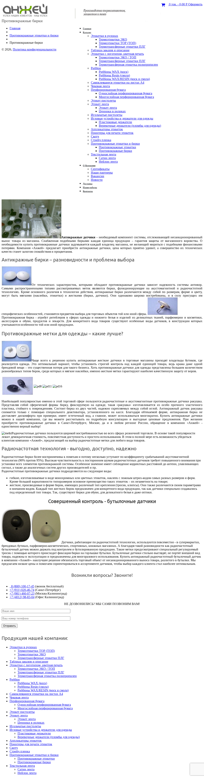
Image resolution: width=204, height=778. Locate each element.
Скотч (95, 136)
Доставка (87, 183)
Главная (87, 28)
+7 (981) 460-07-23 (22, 593)
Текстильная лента (103, 154)
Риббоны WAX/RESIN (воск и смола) (124, 79)
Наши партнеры (102, 172)
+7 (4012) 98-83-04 (22, 597)
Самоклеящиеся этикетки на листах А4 (117, 82)
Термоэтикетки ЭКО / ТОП (117, 57)
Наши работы (90, 187)
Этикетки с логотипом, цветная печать (117, 53)
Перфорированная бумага (108, 89)
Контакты (88, 191)
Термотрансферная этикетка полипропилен (128, 64)
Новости (97, 179)
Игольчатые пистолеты (106, 115)
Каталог (87, 32)
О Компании (89, 165)
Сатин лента (107, 158)
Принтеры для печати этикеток (112, 133)
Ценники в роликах (112, 111)
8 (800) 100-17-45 (22, 586)
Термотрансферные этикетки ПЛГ (122, 46)
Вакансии (97, 176)
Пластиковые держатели (115, 122)
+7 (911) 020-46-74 (22, 590)
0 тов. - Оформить (185, 4)
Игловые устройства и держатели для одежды (122, 118)
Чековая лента (100, 86)
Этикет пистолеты (103, 100)
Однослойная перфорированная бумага (125, 93)
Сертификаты (100, 169)
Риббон (96, 68)
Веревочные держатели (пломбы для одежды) (130, 125)
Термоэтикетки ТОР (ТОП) (117, 43)
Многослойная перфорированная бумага (126, 97)
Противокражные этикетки (117, 147)
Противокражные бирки (115, 150)
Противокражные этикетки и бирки (115, 143)
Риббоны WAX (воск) (113, 71)
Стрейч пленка (101, 140)
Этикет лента (100, 104)
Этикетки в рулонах (104, 36)
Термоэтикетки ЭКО (113, 39)
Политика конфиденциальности (34, 49)
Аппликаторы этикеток (107, 129)
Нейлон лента (108, 161)
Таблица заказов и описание (110, 50)
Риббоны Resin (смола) (114, 75)
